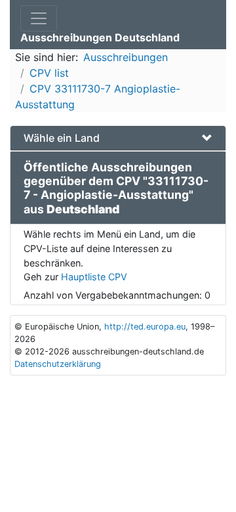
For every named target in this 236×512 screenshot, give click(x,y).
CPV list (49, 72)
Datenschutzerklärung (57, 364)
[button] (118, 138)
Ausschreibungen (125, 57)
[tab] (118, 138)
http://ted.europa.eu (145, 326)
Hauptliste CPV (94, 276)
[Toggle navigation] (38, 18)
